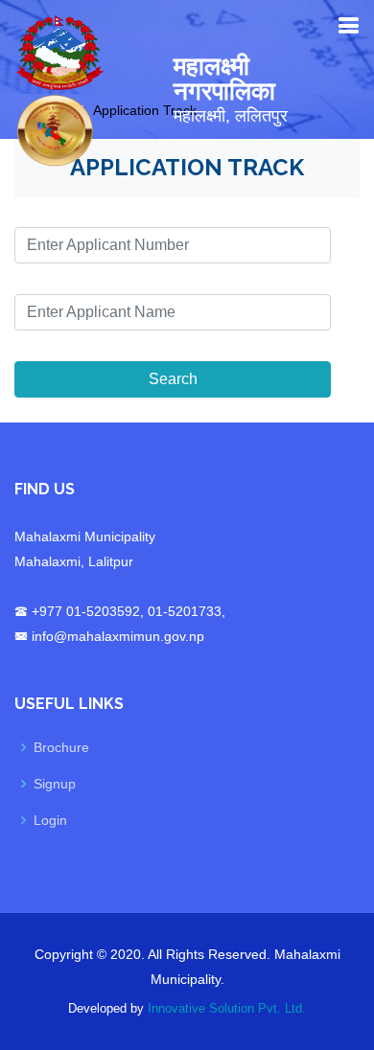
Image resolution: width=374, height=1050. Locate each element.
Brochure (61, 747)
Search (173, 379)
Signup (55, 783)
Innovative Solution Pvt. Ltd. (227, 1008)
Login (50, 820)
